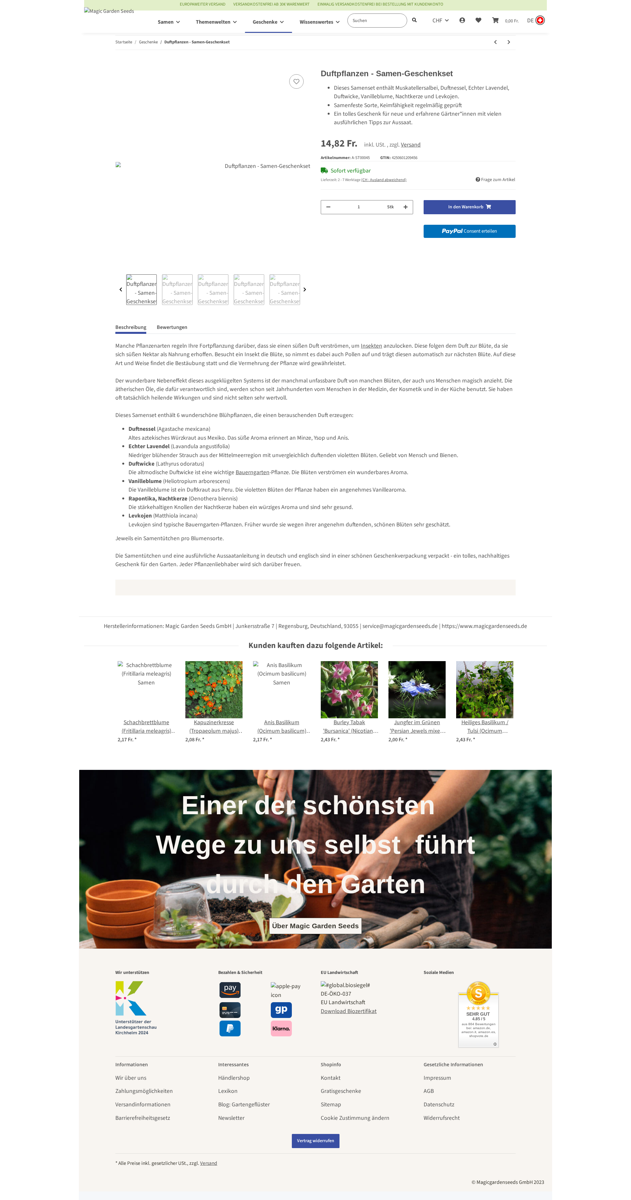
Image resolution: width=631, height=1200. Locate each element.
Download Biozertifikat (349, 1011)
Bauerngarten (252, 472)
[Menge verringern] (328, 207)
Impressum (437, 1078)
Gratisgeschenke (341, 1091)
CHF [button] (437, 20)
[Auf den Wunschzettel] (296, 81)
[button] (462, 21)
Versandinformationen (143, 1104)
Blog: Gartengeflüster (244, 1104)
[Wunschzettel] (478, 21)
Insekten (371, 346)
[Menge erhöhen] (405, 207)
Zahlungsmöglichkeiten (144, 1091)
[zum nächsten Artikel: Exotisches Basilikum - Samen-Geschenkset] (509, 42)
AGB (429, 1091)
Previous (120, 289)
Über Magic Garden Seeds (315, 926)
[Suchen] (414, 20)
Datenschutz (439, 1104)
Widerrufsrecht (442, 1118)
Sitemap (331, 1104)
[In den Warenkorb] (120, 64)
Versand (411, 145)
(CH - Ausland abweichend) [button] (384, 180)
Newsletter (231, 1118)
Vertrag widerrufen (315, 1141)
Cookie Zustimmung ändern (355, 1118)
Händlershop (234, 1078)
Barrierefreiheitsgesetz (142, 1118)
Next (304, 289)
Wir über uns (130, 1078)
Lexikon (228, 1091)
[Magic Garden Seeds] (109, 18)
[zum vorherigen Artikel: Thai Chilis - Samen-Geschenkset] (495, 42)
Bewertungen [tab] (172, 327)
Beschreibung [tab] (130, 327)
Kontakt (330, 1078)
